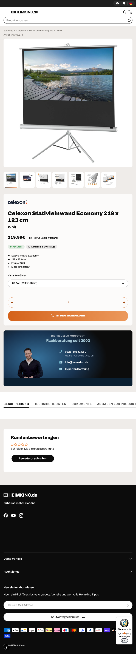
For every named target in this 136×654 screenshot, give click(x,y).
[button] (130, 12)
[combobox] (68, 20)
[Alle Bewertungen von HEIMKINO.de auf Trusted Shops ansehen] (68, 534)
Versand (53, 238)
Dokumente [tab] (82, 403)
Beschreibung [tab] (16, 403)
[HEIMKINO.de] (24, 12)
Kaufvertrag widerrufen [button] (65, 616)
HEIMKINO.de (18, 645)
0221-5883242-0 (75, 351)
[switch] (124, 640)
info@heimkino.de (76, 362)
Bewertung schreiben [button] (32, 458)
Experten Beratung (77, 369)
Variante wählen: (17, 275)
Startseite (8, 30)
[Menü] (130, 619)
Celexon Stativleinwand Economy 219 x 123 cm (39, 30)
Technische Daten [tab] (50, 403)
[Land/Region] (131, 3)
